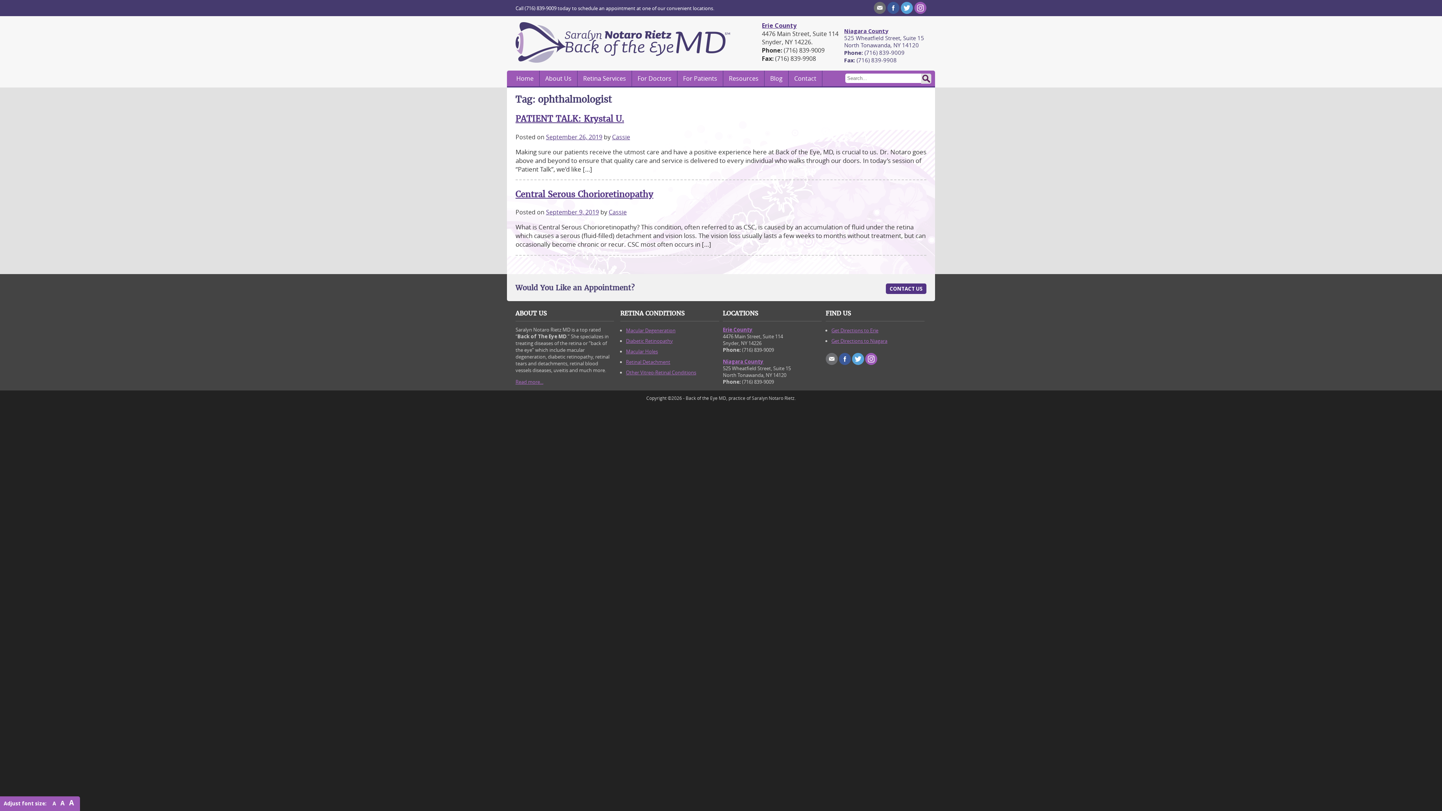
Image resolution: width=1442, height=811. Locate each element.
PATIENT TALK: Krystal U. (570, 118)
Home (525, 78)
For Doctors (654, 78)
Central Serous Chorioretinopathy (584, 194)
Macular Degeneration (651, 330)
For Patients (700, 78)
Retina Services (604, 78)
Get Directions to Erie (854, 330)
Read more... (529, 381)
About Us (558, 78)
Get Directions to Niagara (859, 341)
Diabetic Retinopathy (649, 341)
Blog (776, 78)
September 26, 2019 (574, 137)
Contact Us (906, 288)
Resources (744, 78)
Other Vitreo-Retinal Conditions (661, 372)
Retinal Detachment (648, 362)
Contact (805, 78)
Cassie (621, 137)
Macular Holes (642, 351)
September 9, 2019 (572, 212)
